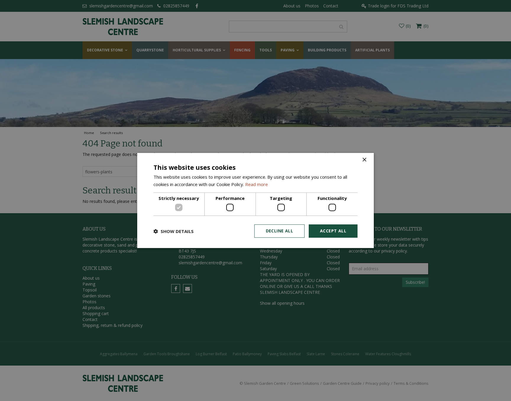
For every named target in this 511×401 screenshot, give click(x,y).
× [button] (364, 160)
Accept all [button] (333, 231)
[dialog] (255, 200)
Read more (256, 184)
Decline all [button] (279, 231)
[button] (173, 231)
